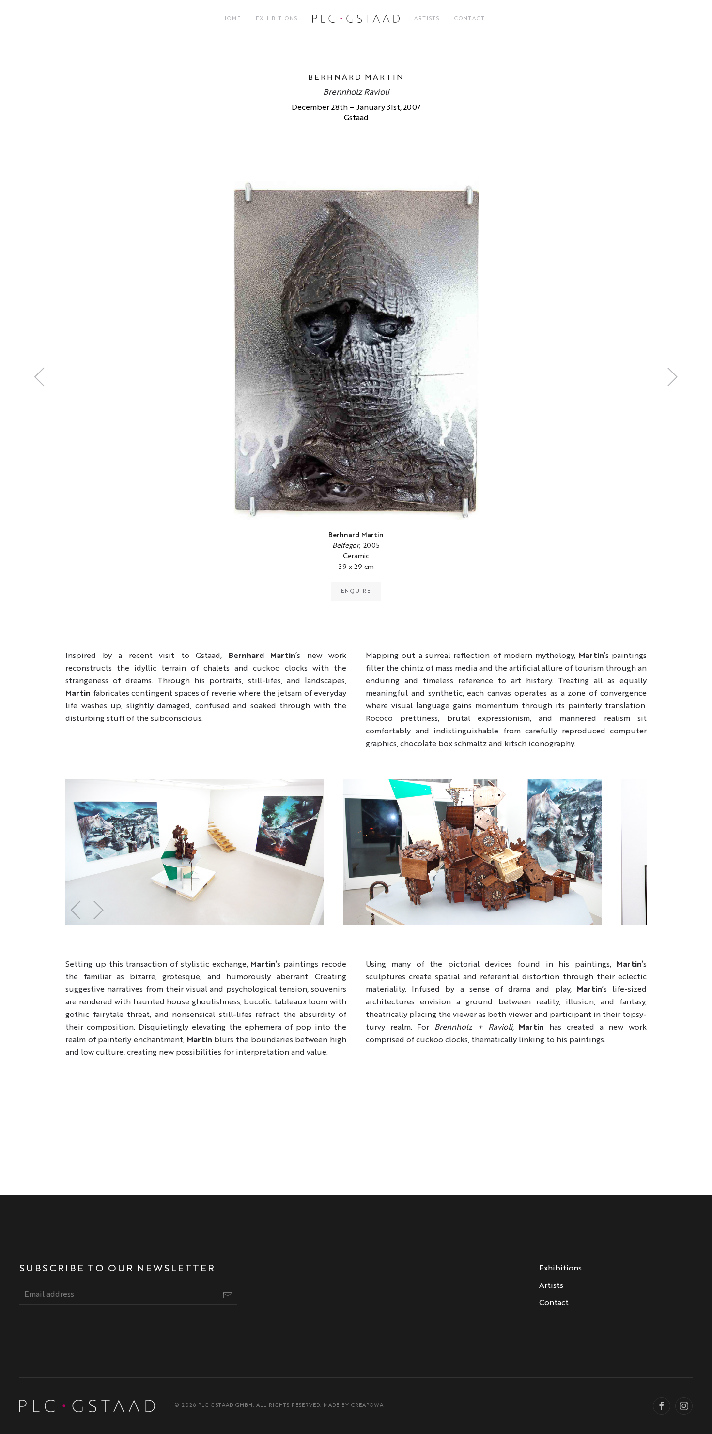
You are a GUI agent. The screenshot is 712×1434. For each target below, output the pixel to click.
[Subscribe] (227, 1295)
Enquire (356, 591)
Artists (427, 19)
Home (231, 19)
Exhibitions (277, 19)
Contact (469, 19)
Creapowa (367, 1405)
